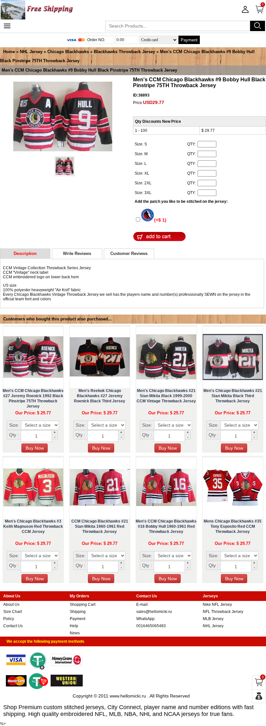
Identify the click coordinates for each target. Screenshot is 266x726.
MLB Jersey (213, 619)
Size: (14, 425)
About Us (11, 604)
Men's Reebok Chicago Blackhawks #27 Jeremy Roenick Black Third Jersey (99, 395)
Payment (189, 40)
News (75, 633)
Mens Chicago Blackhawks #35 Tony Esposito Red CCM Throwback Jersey (232, 526)
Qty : (14, 434)
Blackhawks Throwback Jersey (124, 51)
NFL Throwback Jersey (223, 611)
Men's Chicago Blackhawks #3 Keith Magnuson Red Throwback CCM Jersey (33, 526)
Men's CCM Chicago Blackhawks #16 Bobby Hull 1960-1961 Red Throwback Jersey (166, 526)
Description (25, 253)
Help (74, 626)
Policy (8, 619)
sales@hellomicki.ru (154, 611)
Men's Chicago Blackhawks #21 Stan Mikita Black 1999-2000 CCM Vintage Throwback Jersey (166, 395)
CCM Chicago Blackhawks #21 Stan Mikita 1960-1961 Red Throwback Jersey (99, 526)
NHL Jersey (31, 51)
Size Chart (12, 611)
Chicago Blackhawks (68, 51)
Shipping (78, 611)
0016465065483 (151, 626)
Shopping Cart (82, 604)
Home (9, 51)
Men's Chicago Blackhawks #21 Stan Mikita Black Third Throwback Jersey (232, 395)
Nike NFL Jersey (217, 604)
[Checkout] (258, 696)
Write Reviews (77, 253)
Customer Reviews (129, 253)
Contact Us (13, 626)
